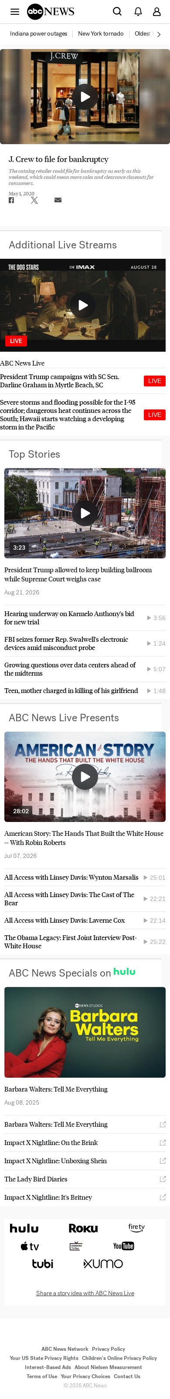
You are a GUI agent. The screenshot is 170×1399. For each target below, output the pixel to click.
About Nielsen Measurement (108, 1367)
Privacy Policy (108, 1349)
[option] (43, 34)
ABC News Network (64, 1349)
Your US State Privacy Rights (44, 1358)
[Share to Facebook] (11, 200)
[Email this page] (58, 200)
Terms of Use (42, 1376)
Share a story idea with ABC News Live (85, 1293)
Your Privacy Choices (85, 1376)
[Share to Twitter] (34, 200)
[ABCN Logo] (50, 11)
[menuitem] (38, 34)
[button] (15, 11)
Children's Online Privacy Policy (119, 1358)
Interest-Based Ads (48, 1367)
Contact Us (127, 1376)
